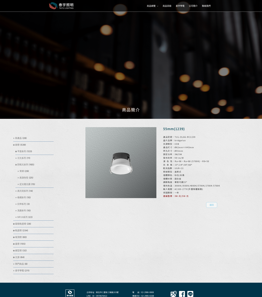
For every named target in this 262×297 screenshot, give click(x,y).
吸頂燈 (18, 237)
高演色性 (24, 178)
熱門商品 (19, 264)
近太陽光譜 (25, 184)
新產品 (18, 138)
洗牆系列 (21, 210)
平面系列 (21, 151)
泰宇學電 (19, 270)
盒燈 (17, 244)
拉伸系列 (21, 204)
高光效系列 (22, 191)
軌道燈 (18, 230)
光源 (17, 257)
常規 (22, 171)
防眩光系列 (22, 164)
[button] (211, 205)
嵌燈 (17, 145)
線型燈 (18, 250)
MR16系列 (22, 217)
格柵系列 (21, 197)
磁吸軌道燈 (20, 224)
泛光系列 (21, 158)
